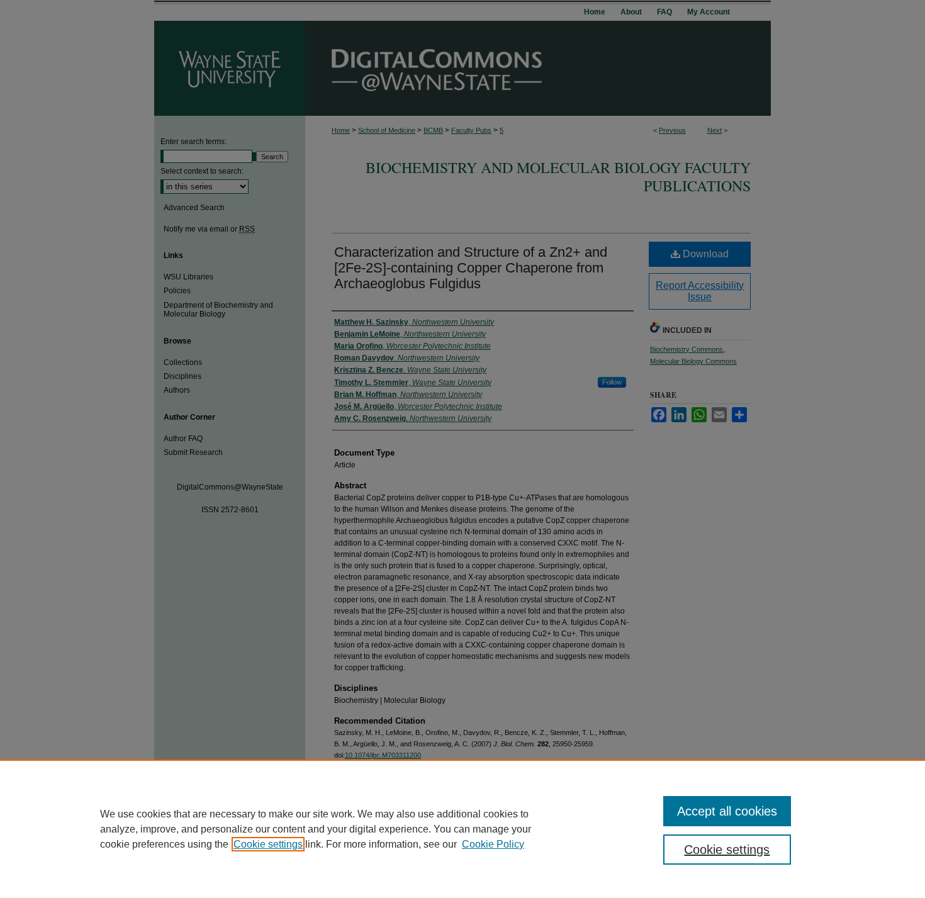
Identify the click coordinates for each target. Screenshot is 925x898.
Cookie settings (268, 844)
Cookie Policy (493, 844)
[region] (462, 829)
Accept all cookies (727, 811)
